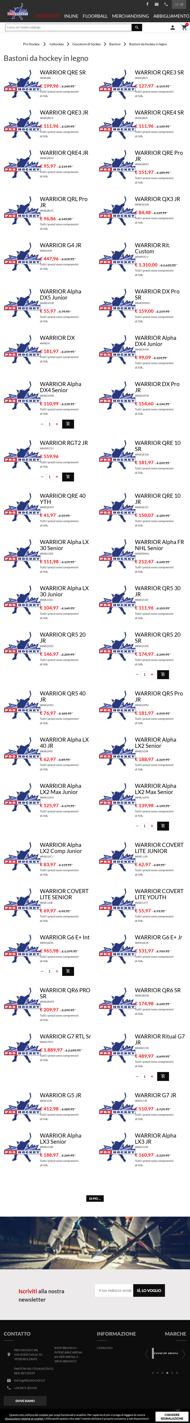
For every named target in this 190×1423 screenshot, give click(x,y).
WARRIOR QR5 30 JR (158, 591)
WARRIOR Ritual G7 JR (160, 1039)
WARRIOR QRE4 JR (64, 152)
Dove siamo (25, 1401)
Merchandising (130, 16)
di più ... (95, 1198)
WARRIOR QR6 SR (158, 990)
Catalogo (105, 1348)
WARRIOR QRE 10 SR (158, 445)
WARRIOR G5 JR (60, 1095)
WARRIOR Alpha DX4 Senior (60, 386)
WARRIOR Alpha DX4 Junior (155, 340)
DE (177, 4)
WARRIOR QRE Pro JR (159, 155)
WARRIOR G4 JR (60, 245)
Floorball (95, 16)
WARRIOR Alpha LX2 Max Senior (155, 788)
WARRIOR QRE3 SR (159, 72)
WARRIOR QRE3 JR (64, 112)
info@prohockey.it (29, 1380)
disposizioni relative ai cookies (24, 1418)
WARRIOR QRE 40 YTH (63, 498)
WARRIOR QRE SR (63, 72)
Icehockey (47, 16)
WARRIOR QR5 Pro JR (159, 696)
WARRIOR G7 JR (155, 1095)
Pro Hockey (31, 44)
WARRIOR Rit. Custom (152, 248)
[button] (153, 1373)
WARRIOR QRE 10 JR (158, 498)
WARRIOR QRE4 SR (159, 112)
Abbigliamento (171, 16)
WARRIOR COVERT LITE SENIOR (64, 894)
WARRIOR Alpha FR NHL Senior (159, 544)
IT (182, 4)
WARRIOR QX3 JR (157, 198)
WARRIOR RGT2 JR (64, 442)
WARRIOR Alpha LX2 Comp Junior (61, 847)
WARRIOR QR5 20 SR (158, 637)
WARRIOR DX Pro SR (157, 294)
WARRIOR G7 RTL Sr (65, 1036)
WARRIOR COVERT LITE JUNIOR (159, 847)
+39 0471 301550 (25, 1388)
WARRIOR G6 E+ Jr (158, 937)
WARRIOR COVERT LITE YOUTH (159, 894)
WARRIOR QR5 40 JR (63, 696)
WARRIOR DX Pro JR (157, 386)
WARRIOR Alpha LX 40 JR (64, 742)
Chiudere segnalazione (172, 1416)
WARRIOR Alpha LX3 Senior (60, 1138)
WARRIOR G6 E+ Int (65, 937)
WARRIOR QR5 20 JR (63, 637)
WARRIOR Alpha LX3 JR (155, 1138)
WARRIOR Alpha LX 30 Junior (64, 591)
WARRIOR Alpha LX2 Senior (155, 742)
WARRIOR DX (57, 337)
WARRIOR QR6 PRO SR (65, 993)
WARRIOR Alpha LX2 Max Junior (60, 788)
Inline (71, 16)
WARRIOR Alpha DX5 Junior (60, 294)
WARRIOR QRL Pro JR (64, 201)
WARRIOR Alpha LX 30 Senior (64, 544)
